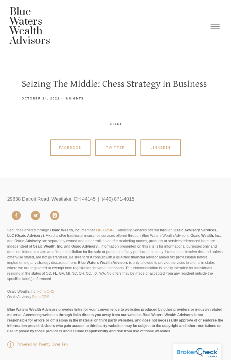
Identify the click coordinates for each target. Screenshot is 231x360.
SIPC (112, 230)
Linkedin (161, 147)
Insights (74, 98)
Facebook (70, 147)
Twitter (115, 147)
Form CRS (45, 291)
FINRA (101, 230)
